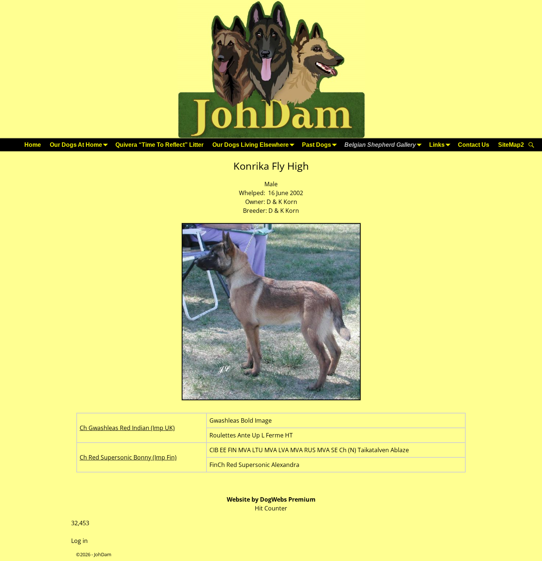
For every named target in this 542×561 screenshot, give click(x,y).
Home (32, 145)
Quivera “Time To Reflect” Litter (159, 145)
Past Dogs (316, 145)
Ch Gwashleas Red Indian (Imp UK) (127, 428)
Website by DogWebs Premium (271, 499)
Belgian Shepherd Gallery (380, 145)
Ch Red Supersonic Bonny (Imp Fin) (128, 457)
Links (437, 145)
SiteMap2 (511, 145)
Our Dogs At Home (76, 145)
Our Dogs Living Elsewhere (250, 145)
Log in (79, 541)
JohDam (102, 554)
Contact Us (473, 145)
